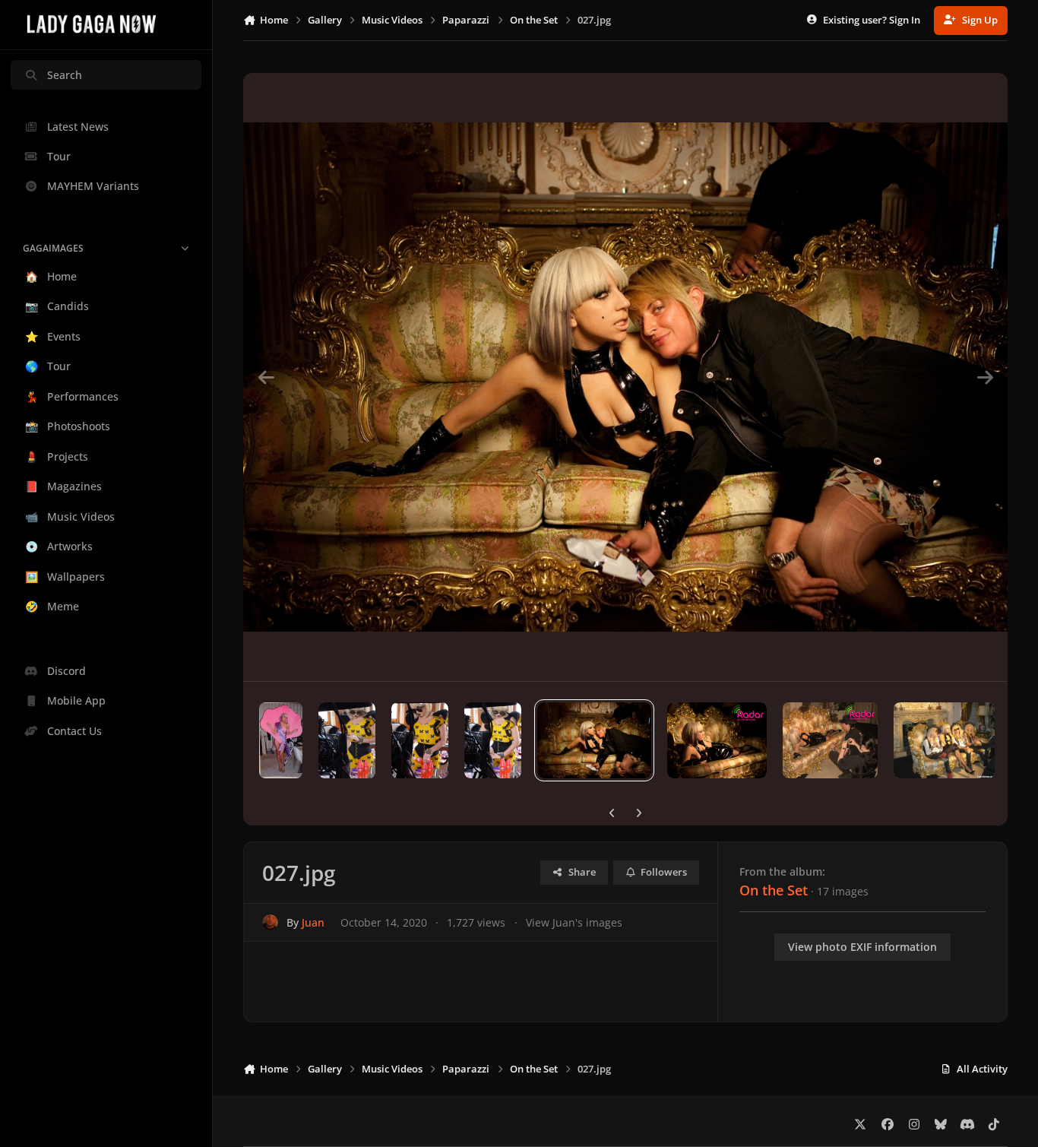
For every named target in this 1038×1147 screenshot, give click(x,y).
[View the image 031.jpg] (280, 740)
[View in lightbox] (625, 377)
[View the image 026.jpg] (717, 740)
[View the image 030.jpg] (346, 740)
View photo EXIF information (862, 946)
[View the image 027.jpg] (594, 740)
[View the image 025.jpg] (830, 740)
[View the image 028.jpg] (492, 740)
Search (64, 75)
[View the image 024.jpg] (944, 740)
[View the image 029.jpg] (419, 740)
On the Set (773, 890)
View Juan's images (574, 922)
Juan (313, 922)
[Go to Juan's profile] (270, 922)
